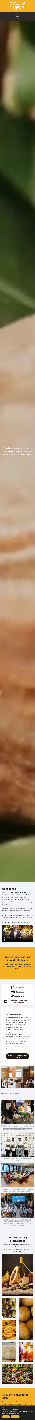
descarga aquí (19, 1404)
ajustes (16, 1413)
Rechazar (15, 1416)
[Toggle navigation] (17, 16)
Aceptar (6, 1416)
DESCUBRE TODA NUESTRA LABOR (17, 1056)
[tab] (17, 987)
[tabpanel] (17, 1118)
